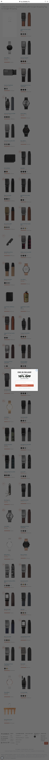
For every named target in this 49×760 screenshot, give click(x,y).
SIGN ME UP (24, 385)
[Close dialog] (36, 370)
